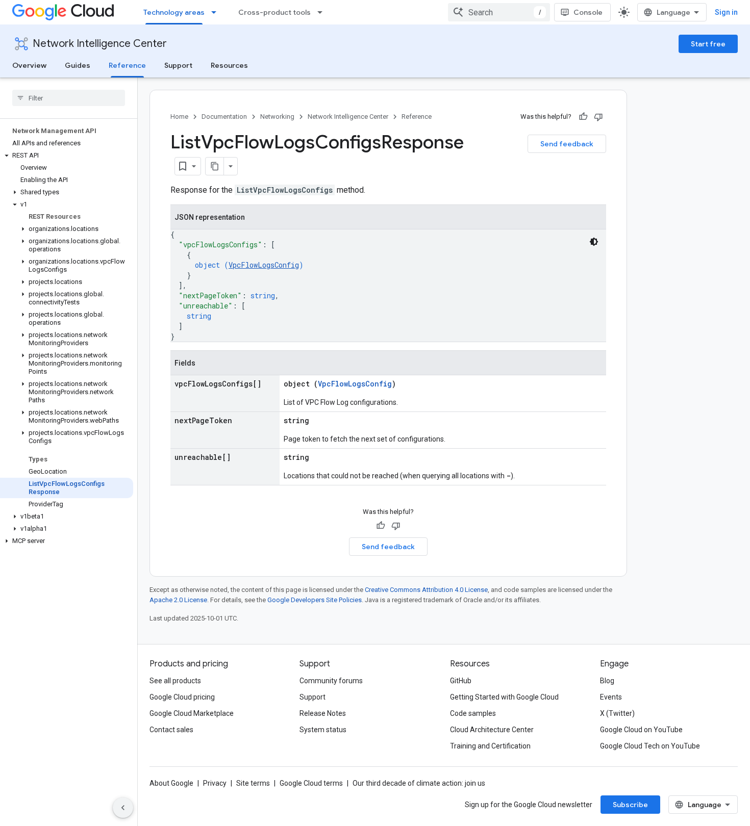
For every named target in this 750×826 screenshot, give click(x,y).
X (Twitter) (617, 713)
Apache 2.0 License (178, 600)
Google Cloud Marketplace (191, 713)
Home (179, 116)
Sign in (726, 12)
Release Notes (322, 713)
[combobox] (499, 12)
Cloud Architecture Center (492, 730)
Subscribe (630, 804)
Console (588, 12)
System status (322, 730)
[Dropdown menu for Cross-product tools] (323, 12)
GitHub (460, 681)
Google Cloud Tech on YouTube (650, 746)
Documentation (224, 116)
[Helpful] (583, 116)
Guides (77, 65)
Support (178, 65)
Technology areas (174, 12)
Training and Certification (490, 746)
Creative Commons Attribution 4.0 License (426, 589)
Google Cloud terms (311, 783)
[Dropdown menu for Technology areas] (217, 12)
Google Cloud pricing (182, 697)
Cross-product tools (274, 12)
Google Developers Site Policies (314, 600)
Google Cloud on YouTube (641, 730)
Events (611, 697)
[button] (66, 155)
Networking (277, 116)
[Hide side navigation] (123, 807)
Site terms (253, 783)
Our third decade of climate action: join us (419, 783)
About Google (171, 783)
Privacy (215, 783)
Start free (708, 43)
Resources (229, 65)
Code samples (473, 713)
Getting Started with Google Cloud (504, 697)
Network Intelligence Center (100, 43)
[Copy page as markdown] (215, 166)
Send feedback (566, 143)
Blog (607, 681)
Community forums (331, 681)
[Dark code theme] (594, 242)
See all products (175, 681)
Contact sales (171, 730)
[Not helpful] (598, 116)
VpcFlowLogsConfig (264, 265)
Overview (29, 65)
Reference (127, 65)
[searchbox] (68, 98)
